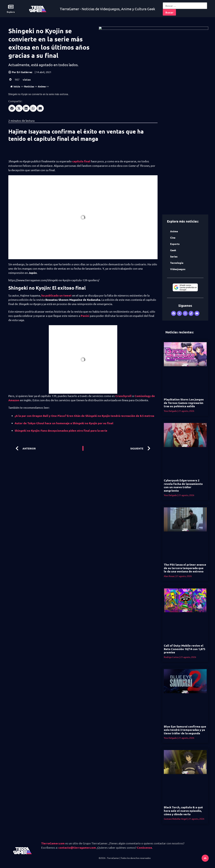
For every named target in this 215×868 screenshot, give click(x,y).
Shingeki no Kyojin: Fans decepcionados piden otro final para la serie (61, 430)
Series (174, 256)
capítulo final (81, 161)
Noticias (29, 86)
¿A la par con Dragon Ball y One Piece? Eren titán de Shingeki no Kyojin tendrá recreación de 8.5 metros (84, 415)
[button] (11, 108)
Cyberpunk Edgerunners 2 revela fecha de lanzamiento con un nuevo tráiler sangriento (183, 485)
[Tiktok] (191, 313)
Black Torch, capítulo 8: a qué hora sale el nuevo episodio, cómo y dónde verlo (183, 810)
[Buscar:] (185, 5)
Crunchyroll (123, 396)
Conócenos (144, 847)
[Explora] (11, 6)
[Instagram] (185, 313)
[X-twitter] (179, 313)
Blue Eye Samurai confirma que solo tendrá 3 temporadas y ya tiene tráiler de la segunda (185, 730)
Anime (42, 86)
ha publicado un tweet (56, 295)
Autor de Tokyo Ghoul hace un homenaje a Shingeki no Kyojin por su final (64, 423)
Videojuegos (177, 269)
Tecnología (176, 262)
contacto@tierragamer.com (77, 847)
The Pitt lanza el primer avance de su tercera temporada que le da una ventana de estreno (185, 568)
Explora (11, 11)
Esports (175, 244)
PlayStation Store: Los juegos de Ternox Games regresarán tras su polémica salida (184, 402)
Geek (173, 250)
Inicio (17, 86)
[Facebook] (173, 313)
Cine (172, 237)
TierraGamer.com (53, 843)
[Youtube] (196, 313)
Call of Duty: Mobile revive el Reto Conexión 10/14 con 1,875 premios (184, 649)
